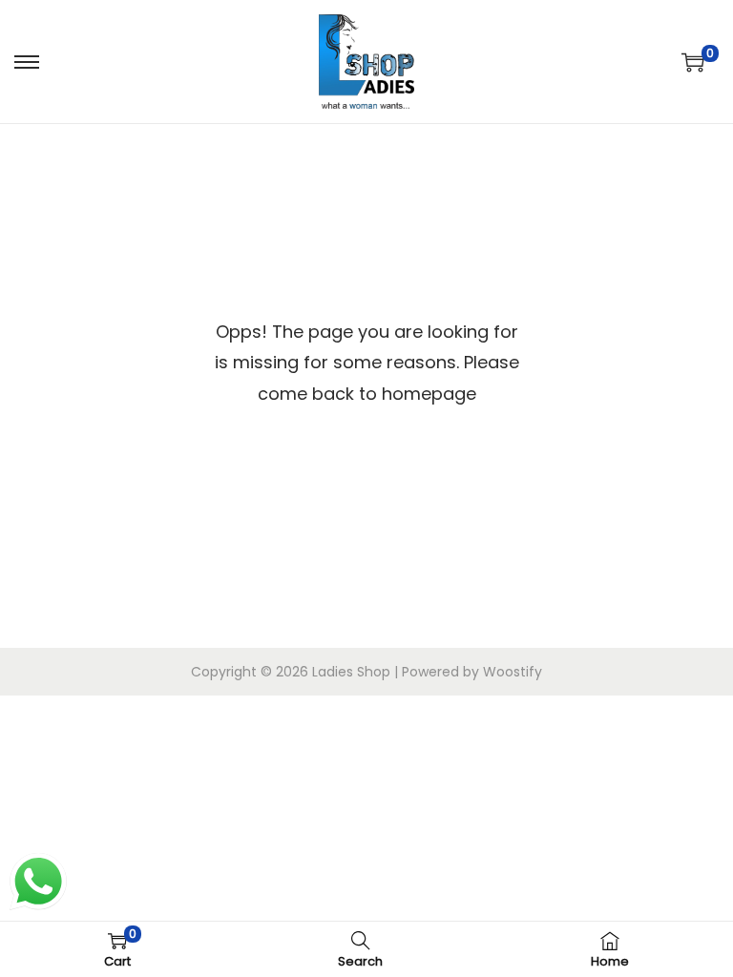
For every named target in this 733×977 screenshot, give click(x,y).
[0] (692, 62)
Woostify (512, 671)
